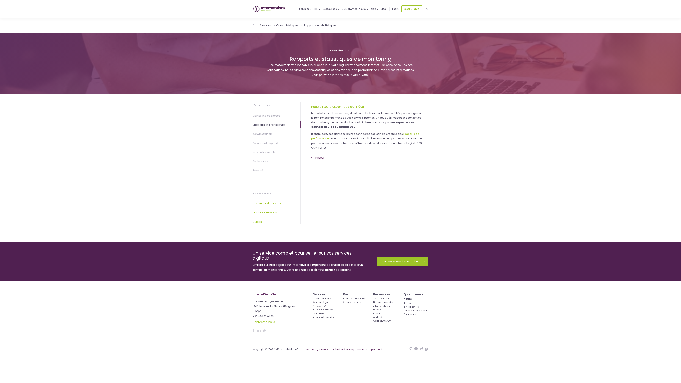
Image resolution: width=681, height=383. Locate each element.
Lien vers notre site (383, 302)
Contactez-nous (264, 322)
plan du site (377, 349)
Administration (262, 134)
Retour (319, 157)
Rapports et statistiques (320, 25)
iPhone (376, 313)
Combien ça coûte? (354, 298)
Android (377, 317)
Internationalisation (265, 152)
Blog (383, 9)
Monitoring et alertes (266, 116)
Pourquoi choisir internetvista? (400, 261)
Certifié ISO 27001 (382, 320)
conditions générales (316, 349)
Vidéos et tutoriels (265, 212)
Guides (257, 222)
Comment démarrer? (267, 203)
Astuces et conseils (323, 317)
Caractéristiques (287, 25)
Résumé (258, 170)
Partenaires (260, 161)
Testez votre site (381, 298)
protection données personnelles (349, 349)
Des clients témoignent (416, 310)
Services (265, 25)
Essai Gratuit (411, 9)
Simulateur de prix (353, 302)
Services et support (265, 143)
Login (395, 9)
